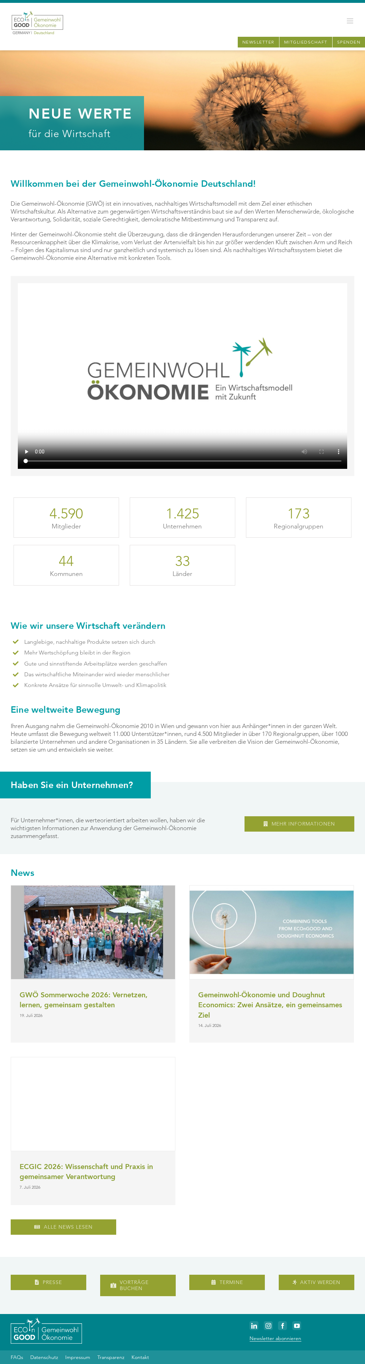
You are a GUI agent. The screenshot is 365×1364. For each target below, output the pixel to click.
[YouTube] (296, 1325)
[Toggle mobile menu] (350, 21)
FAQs (17, 1357)
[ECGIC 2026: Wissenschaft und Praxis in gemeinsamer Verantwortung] (93, 1104)
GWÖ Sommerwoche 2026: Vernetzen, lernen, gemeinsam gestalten (84, 1000)
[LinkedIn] (254, 1325)
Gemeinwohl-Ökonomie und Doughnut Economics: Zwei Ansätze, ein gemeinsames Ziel (270, 1005)
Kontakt (140, 1357)
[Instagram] (268, 1325)
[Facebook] (282, 1325)
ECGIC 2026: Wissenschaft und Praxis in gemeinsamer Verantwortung (86, 1172)
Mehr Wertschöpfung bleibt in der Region (77, 652)
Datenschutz (44, 1357)
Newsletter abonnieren (275, 1338)
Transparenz (110, 1357)
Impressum (77, 1357)
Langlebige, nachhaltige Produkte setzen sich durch (89, 641)
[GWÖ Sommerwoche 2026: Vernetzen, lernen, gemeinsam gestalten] (93, 932)
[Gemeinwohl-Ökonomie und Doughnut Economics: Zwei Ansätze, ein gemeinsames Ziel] (272, 932)
